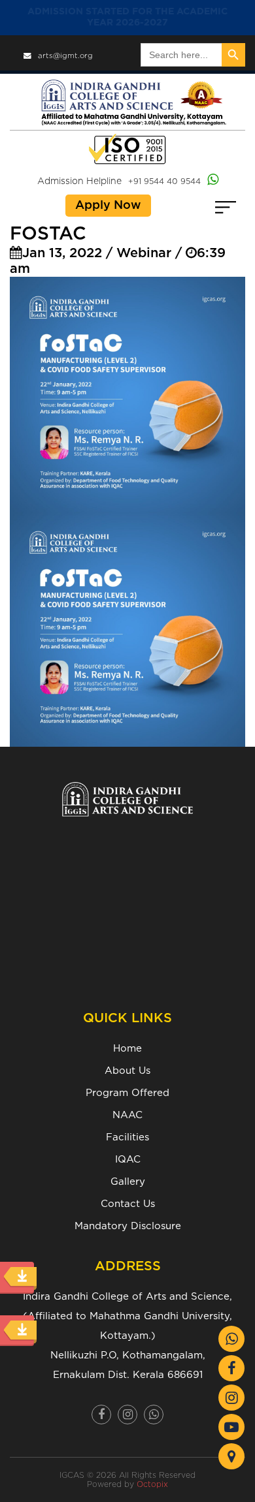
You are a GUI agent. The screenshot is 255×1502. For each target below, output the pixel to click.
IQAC (128, 1160)
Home (127, 1049)
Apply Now (108, 205)
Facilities (127, 1137)
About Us (127, 1071)
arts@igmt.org (65, 55)
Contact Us (128, 1204)
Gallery (127, 1182)
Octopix (152, 1484)
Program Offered (127, 1093)
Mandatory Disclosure (128, 1226)
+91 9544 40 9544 (164, 181)
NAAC (127, 1115)
